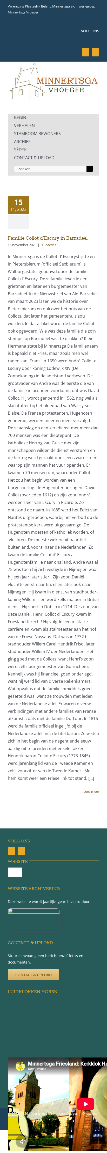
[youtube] (95, 52)
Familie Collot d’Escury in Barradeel (48, 238)
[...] (91, 778)
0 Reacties (48, 245)
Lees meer (91, 791)
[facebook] (85, 52)
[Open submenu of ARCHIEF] (89, 142)
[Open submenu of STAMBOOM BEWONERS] (89, 134)
